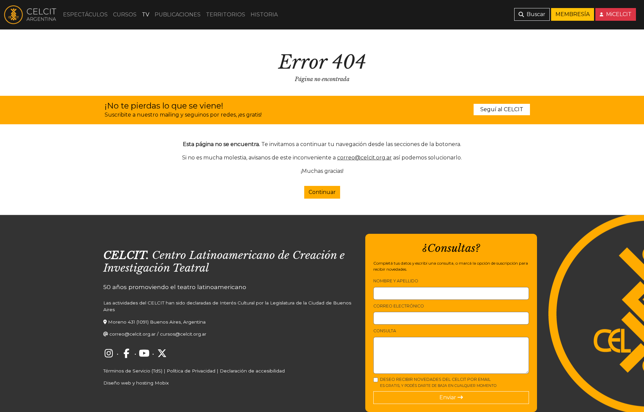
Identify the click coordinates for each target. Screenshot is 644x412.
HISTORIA (264, 14)
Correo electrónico (398, 305)
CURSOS (125, 14)
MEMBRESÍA (572, 14)
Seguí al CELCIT (501, 109)
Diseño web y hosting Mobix (136, 383)
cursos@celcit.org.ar (183, 334)
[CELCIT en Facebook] (126, 353)
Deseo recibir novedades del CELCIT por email (438, 382)
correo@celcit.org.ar (364, 157)
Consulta (384, 330)
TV (145, 14)
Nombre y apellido (395, 280)
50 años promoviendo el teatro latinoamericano (174, 286)
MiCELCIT (618, 14)
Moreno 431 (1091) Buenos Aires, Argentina (157, 322)
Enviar (448, 397)
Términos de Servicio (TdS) (132, 370)
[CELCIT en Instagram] (108, 353)
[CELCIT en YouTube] (144, 353)
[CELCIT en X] (162, 353)
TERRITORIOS (225, 14)
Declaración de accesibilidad (252, 370)
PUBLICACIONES (178, 14)
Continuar (322, 192)
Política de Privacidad (191, 370)
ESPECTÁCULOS (85, 14)
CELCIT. (126, 255)
